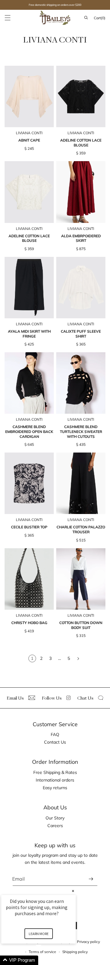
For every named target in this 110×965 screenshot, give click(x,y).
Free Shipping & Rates (55, 772)
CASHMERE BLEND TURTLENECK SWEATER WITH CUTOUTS (81, 431)
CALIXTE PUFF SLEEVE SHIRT (81, 333)
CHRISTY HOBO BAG (29, 622)
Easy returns (55, 787)
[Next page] (78, 659)
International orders (55, 780)
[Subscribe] (90, 879)
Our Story (55, 818)
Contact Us (55, 742)
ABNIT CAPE (29, 140)
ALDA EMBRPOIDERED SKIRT (81, 238)
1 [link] (32, 658)
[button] (7, 17)
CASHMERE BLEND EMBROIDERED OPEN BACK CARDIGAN (29, 431)
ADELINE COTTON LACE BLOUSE (80, 142)
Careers (55, 825)
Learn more (39, 933)
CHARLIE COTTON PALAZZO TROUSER (81, 529)
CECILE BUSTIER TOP (29, 527)
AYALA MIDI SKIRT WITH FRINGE (29, 333)
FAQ (55, 734)
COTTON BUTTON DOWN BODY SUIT (80, 625)
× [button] (73, 891)
